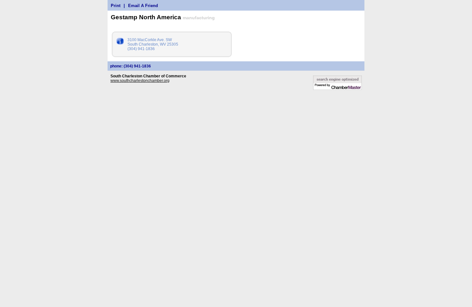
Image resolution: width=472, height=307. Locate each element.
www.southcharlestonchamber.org (140, 80)
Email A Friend (143, 5)
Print (115, 5)
